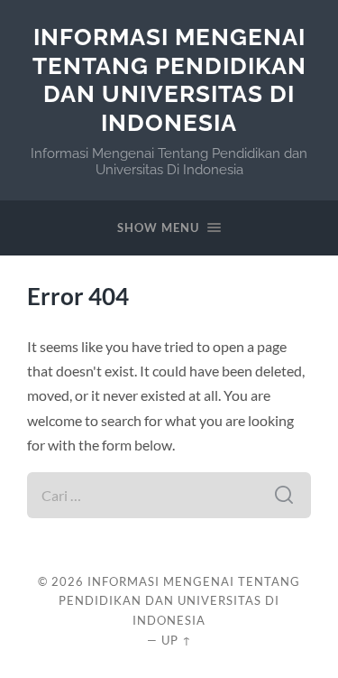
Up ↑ (176, 640)
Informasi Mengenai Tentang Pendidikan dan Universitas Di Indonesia (169, 79)
